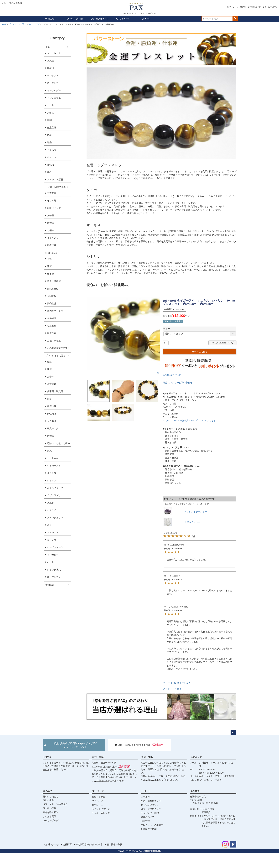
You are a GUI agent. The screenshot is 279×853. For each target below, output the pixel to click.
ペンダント (52, 75)
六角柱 (50, 112)
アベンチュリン (55, 517)
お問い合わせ (52, 844)
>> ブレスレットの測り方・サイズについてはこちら (189, 420)
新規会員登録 (98, 797)
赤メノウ (51, 540)
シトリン (51, 480)
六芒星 (50, 215)
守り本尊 (51, 200)
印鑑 (49, 142)
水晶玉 (50, 60)
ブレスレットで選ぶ (17, 24)
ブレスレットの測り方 (152, 825)
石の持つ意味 (49, 808)
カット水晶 (52, 458)
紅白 (49, 399)
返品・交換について (151, 809)
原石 (49, 172)
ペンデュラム (54, 98)
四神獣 (50, 223)
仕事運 (50, 273)
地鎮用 (50, 68)
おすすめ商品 (76, 18)
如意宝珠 (51, 127)
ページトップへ (233, 732)
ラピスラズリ (54, 495)
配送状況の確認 (149, 829)
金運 (49, 259)
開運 (49, 266)
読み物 (51, 18)
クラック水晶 (54, 569)
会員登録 (242, 7)
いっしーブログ (50, 820)
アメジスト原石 (55, 179)
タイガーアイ (34, 24)
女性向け (51, 421)
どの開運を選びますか (58, 348)
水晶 (47, 47)
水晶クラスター (192, 522)
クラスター (52, 149)
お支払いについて (150, 805)
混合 (49, 525)
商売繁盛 (51, 303)
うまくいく (52, 237)
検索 (235, 18)
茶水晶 (50, 502)
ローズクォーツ (55, 547)
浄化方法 (145, 821)
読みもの (47, 791)
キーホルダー (54, 90)
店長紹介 (206, 812)
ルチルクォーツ (55, 488)
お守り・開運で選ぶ (55, 187)
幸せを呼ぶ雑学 (50, 812)
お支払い (47, 757)
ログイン (231, 7)
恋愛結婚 (51, 384)
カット (50, 105)
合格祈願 (51, 318)
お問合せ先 (196, 757)
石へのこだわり (50, 796)
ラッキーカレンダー (102, 813)
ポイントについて (101, 809)
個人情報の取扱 (114, 844)
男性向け (51, 413)
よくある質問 (49, 816)
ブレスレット (54, 53)
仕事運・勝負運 (55, 391)
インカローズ (54, 554)
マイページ (124, 18)
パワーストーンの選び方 (55, 804)
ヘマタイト (52, 510)
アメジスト (52, 532)
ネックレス (52, 83)
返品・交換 (147, 757)
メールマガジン (271, 7)
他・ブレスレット (56, 577)
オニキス (51, 473)
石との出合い (49, 800)
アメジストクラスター (196, 511)
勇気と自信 (52, 288)
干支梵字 (51, 193)
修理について (147, 817)
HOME (4, 24)
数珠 (49, 135)
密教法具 (51, 245)
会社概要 (195, 791)
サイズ (167, 328)
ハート (50, 562)
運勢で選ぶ (51, 252)
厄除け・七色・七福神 (58, 443)
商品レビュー (98, 805)
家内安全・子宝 (55, 311)
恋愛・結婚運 (54, 281)
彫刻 (49, 120)
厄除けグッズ (54, 208)
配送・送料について (151, 801)
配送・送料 (98, 757)
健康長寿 (51, 333)
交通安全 (51, 325)
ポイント (51, 157)
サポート (145, 791)
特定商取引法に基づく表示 (89, 844)
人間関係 (51, 296)
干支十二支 (52, 428)
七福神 (50, 230)
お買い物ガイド (101, 18)
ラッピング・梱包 (150, 813)
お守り (50, 376)
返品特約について (172, 375)
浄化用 (50, 164)
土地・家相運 (54, 340)
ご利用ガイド (255, 7)
